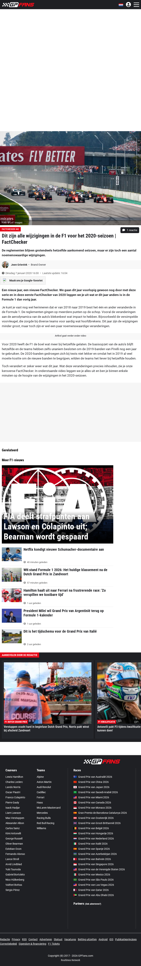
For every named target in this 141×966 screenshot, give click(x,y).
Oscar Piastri (13, 792)
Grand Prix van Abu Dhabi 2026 (96, 895)
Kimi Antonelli (13, 833)
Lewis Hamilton (14, 776)
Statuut (58, 939)
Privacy (16, 939)
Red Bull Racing (45, 823)
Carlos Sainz (13, 828)
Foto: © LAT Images (12, 222)
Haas (40, 802)
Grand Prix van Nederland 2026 (96, 838)
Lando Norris (13, 787)
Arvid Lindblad (14, 864)
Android (103, 939)
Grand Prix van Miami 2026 (93, 797)
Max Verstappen (15, 817)
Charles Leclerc (14, 781)
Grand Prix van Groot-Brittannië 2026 (99, 823)
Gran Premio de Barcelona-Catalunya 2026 (102, 812)
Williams (41, 828)
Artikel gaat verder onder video (70, 335)
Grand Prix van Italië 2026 (93, 843)
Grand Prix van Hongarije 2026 (95, 833)
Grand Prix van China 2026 (93, 781)
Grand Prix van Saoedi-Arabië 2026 (98, 792)
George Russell (14, 838)
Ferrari (40, 797)
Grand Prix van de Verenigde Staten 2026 (101, 869)
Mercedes (42, 812)
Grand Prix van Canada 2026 (94, 802)
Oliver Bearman (14, 843)
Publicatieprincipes (126, 939)
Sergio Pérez (13, 889)
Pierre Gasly (12, 802)
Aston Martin (44, 781)
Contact (33, 939)
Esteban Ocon (13, 848)
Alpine (40, 776)
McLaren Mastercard (49, 807)
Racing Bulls (44, 817)
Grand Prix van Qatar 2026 (93, 889)
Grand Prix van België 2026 (93, 828)
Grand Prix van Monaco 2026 (94, 807)
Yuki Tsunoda (13, 869)
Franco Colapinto (15, 797)
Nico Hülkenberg (15, 879)
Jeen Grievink (19, 264)
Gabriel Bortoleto (15, 874)
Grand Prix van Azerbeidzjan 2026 (97, 853)
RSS (24, 939)
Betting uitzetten (87, 939)
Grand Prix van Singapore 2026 (96, 864)
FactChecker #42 (10, 229)
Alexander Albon (15, 823)
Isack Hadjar (13, 807)
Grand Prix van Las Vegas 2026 (96, 884)
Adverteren (45, 939)
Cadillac (41, 792)
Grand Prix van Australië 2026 (95, 776)
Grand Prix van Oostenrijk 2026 (96, 817)
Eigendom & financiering (32, 943)
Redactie (5, 939)
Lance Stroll (12, 859)
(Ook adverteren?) (93, 904)
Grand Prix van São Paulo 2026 (96, 879)
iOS (111, 939)
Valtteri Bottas (14, 884)
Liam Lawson (13, 812)
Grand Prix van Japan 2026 (93, 787)
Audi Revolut (44, 787)
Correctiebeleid (8, 943)
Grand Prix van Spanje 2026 (94, 848)
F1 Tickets (54, 943)
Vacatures (70, 939)
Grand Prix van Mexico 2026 (94, 874)
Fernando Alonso (15, 853)
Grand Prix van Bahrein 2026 (94, 859)
